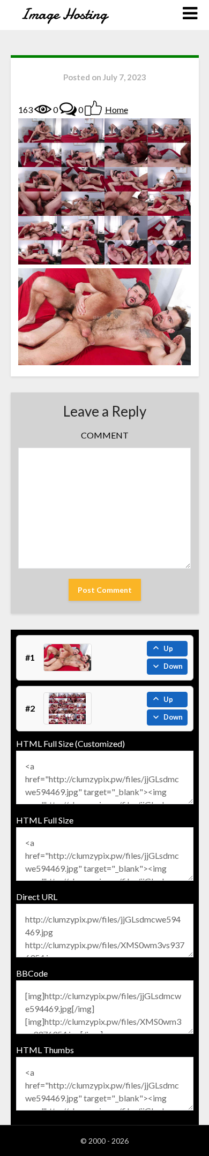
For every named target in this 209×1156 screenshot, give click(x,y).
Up (168, 648)
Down (173, 666)
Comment (105, 435)
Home (116, 109)
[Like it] (93, 108)
